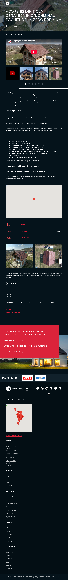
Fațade (8, 482)
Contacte (9, 569)
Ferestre (8, 479)
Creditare (9, 538)
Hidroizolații (10, 486)
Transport (9, 534)
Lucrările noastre (15, 400)
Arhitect (8, 528)
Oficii (9, 441)
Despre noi (9, 552)
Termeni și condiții (34, 578)
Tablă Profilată (11, 510)
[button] (25, 84)
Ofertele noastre (12, 340)
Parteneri (9, 541)
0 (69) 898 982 (10, 458)
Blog (7, 562)
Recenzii (8, 565)
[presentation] (53, 378)
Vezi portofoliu (14, 435)
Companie (10, 546)
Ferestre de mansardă (13, 497)
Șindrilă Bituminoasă (12, 503)
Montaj (8, 531)
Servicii (10, 470)
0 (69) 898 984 (10, 465)
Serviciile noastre (12, 352)
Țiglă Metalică (10, 517)
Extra (9, 522)
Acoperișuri (9, 476)
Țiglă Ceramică (10, 513)
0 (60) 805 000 (11, 450)
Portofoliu (15, 34)
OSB (7, 500)
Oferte (8, 555)
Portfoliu (9, 559)
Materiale (11, 491)
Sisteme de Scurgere (13, 507)
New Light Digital (56, 576)
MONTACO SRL (20, 576)
